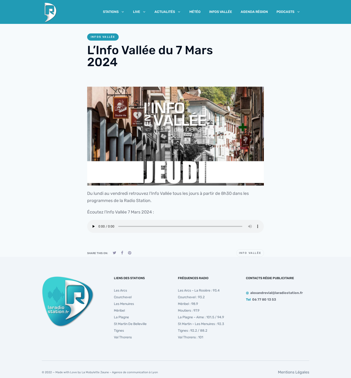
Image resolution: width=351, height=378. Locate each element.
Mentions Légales (293, 372)
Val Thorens (123, 337)
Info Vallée (250, 253)
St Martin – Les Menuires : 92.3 (201, 324)
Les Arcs (120, 290)
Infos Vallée (220, 12)
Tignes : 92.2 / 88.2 (192, 331)
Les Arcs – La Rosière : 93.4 (199, 290)
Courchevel (123, 297)
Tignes (119, 331)
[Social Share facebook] (122, 252)
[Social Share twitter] (114, 252)
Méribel (119, 311)
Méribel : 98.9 (188, 304)
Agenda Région (254, 12)
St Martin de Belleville (130, 324)
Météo (195, 12)
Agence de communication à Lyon (135, 372)
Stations (111, 12)
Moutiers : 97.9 (188, 311)
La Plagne (121, 317)
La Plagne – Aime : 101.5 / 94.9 (201, 317)
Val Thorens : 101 (190, 337)
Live (136, 12)
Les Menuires (124, 304)
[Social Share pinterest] (129, 252)
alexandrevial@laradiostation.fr (276, 293)
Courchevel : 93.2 (191, 297)
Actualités (164, 12)
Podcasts (285, 12)
